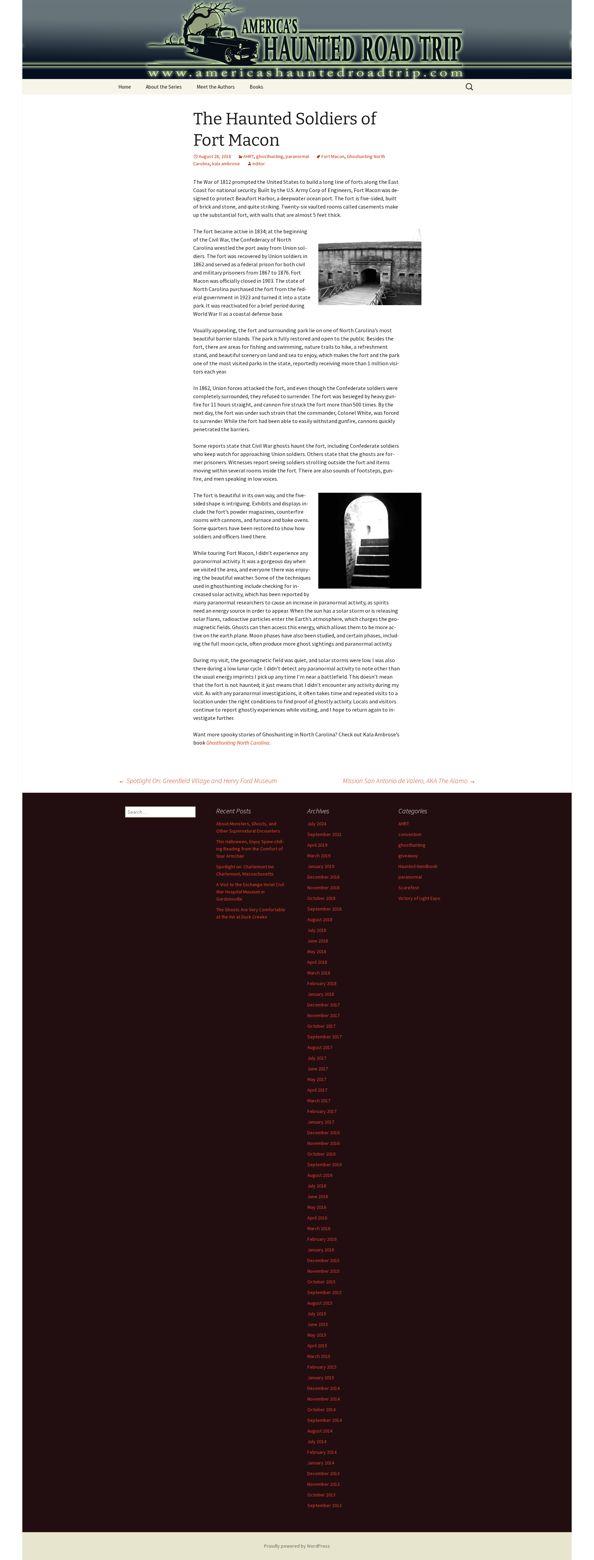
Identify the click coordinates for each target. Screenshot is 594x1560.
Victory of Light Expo (419, 898)
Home (124, 86)
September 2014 (324, 1420)
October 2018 (321, 898)
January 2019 (320, 866)
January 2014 (320, 1463)
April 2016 (317, 1218)
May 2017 (316, 1079)
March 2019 (318, 856)
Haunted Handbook (418, 866)
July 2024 (316, 824)
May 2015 (316, 1335)
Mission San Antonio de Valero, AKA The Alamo (409, 780)
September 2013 (324, 1505)
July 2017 (316, 1058)
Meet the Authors (216, 86)
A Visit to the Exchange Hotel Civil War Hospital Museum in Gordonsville (250, 891)
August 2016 (319, 1175)
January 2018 (320, 994)
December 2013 (323, 1473)
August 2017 (319, 1047)
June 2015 (317, 1324)
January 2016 (320, 1250)
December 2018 (323, 877)
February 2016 (322, 1239)
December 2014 (323, 1388)
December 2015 (323, 1260)
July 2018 (316, 930)
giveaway (408, 856)
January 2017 (320, 1122)
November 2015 (323, 1271)
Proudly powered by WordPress (297, 1546)
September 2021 (324, 834)
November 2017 (323, 1015)
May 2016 (316, 1207)
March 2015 (318, 1356)
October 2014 (321, 1409)
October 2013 (321, 1495)
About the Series (164, 86)
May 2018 (316, 951)
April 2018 (317, 962)
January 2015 (320, 1377)
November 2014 (323, 1399)
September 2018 (324, 909)
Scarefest (408, 887)
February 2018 (322, 983)
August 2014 (319, 1431)
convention (409, 834)
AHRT (248, 156)
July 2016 (316, 1186)
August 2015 (319, 1303)
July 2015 (316, 1314)
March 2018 (318, 973)
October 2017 (321, 1026)
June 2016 (317, 1196)
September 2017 (324, 1037)
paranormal (297, 156)
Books (256, 86)
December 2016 (323, 1132)
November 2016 (323, 1143)
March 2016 (318, 1228)
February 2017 (322, 1111)
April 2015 (317, 1345)
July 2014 (316, 1441)
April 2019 (317, 845)
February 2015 (322, 1367)
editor (258, 163)
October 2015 (321, 1282)
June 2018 (317, 941)
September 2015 (324, 1292)
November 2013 (323, 1484)
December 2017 (323, 1005)
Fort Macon (332, 156)
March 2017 (318, 1100)
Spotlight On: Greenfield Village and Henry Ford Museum (197, 780)
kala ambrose (226, 163)
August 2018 (319, 919)
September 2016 (324, 1164)
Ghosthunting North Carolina (238, 742)
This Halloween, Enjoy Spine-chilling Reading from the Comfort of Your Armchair (250, 848)
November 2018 (323, 887)
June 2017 (317, 1069)
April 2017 (317, 1090)
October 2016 (321, 1154)
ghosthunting (269, 156)
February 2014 (322, 1452)
